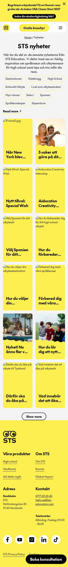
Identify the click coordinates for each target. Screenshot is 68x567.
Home (28, 37)
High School (55, 78)
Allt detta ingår (12, 476)
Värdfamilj (9, 469)
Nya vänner (12, 95)
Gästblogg (34, 78)
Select (30, 95)
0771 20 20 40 (44, 496)
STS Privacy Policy (14, 554)
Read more (13, 111)
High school (10, 461)
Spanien (45, 95)
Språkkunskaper (15, 103)
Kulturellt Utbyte (15, 87)
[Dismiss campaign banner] (64, 4)
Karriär (40, 469)
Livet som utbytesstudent (46, 87)
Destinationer (13, 78)
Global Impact (44, 476)
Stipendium (39, 103)
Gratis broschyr (34, 28)
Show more (34, 416)
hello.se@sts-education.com (45, 502)
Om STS (40, 461)
